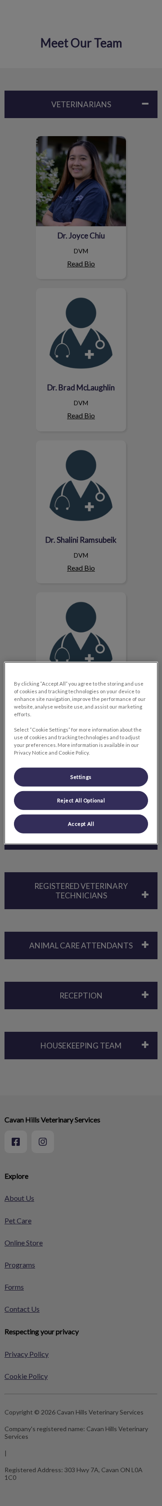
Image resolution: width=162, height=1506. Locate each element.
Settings (81, 777)
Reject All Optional (81, 800)
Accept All (81, 824)
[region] (81, 752)
